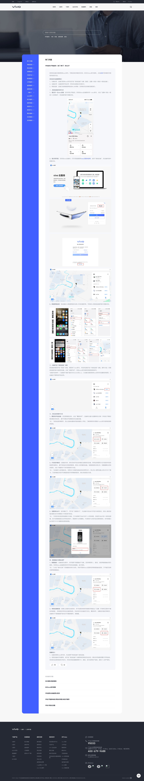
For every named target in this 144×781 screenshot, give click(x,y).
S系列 (13, 744)
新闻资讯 (64, 747)
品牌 (13, 1)
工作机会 (64, 744)
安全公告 (39, 759)
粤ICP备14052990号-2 (63, 778)
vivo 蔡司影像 (65, 756)
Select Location (126, 778)
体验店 (27, 1)
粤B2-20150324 (53, 778)
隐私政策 (38, 778)
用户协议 (42, 778)
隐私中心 (64, 750)
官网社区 (34, 1)
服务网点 (39, 744)
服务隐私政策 (40, 762)
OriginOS (20, 1)
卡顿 (52, 36)
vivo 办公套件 (40, 768)
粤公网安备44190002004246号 (77, 778)
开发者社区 (65, 759)
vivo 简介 (64, 741)
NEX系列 (14, 759)
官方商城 (26, 741)
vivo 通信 (64, 765)
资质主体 (47, 778)
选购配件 (26, 747)
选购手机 (26, 744)
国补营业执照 (52, 753)
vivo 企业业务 (53, 747)
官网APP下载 (27, 753)
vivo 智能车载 (65, 768)
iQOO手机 (14, 750)
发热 (65, 36)
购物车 (124, 1)
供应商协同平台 (53, 741)
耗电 (56, 36)
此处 (101, 73)
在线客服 (90, 737)
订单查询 (26, 750)
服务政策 (60, 36)
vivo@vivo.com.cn (93, 757)
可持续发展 (65, 753)
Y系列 (13, 747)
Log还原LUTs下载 (42, 765)
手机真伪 (47, 36)
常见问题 (39, 750)
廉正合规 (51, 750)
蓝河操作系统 (65, 762)
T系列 (13, 756)
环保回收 (39, 756)
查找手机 (39, 747)
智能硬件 (14, 753)
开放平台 (51, 744)
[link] (16, 5)
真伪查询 (39, 741)
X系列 (13, 741)
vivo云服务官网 (86, 158)
